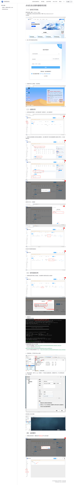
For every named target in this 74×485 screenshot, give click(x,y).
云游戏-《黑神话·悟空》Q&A (7, 7)
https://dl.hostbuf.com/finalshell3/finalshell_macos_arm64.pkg (39, 348)
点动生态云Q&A (5, 9)
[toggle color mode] (64, 1)
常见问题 (3, 5)
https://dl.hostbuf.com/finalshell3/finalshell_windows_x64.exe (48, 345)
